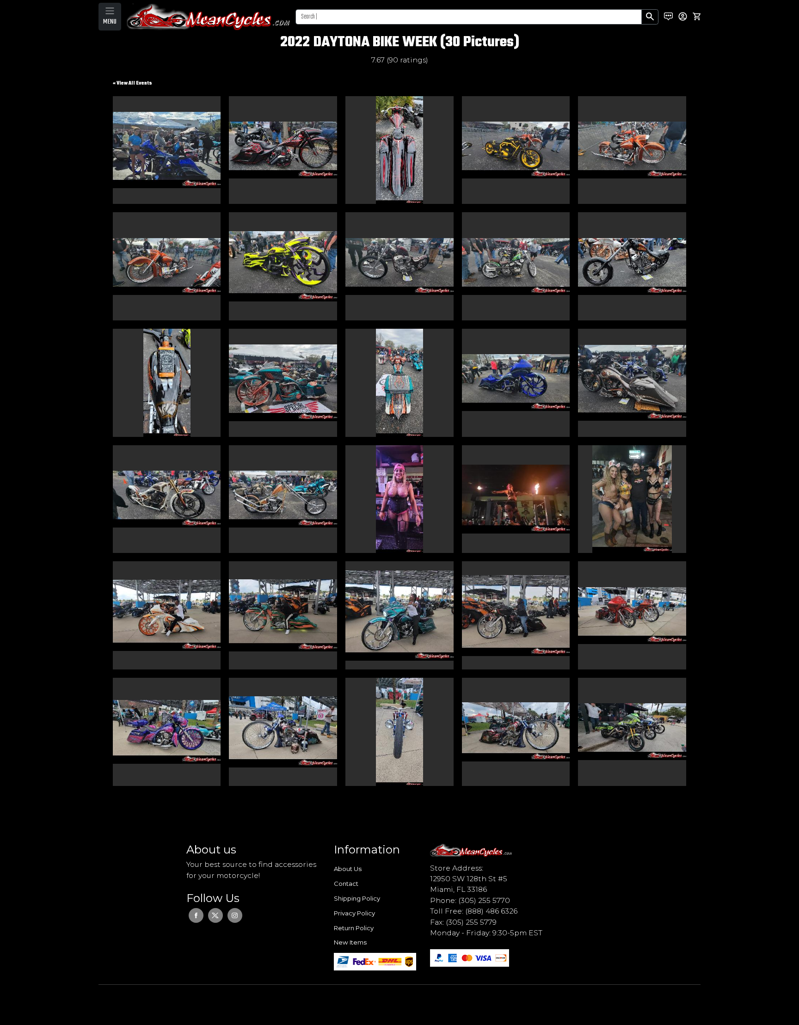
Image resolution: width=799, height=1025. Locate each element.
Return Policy (354, 928)
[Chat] (668, 17)
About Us (348, 868)
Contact (346, 883)
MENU (110, 21)
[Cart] (697, 17)
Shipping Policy (357, 898)
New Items (350, 942)
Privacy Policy (354, 913)
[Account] (682, 16)
